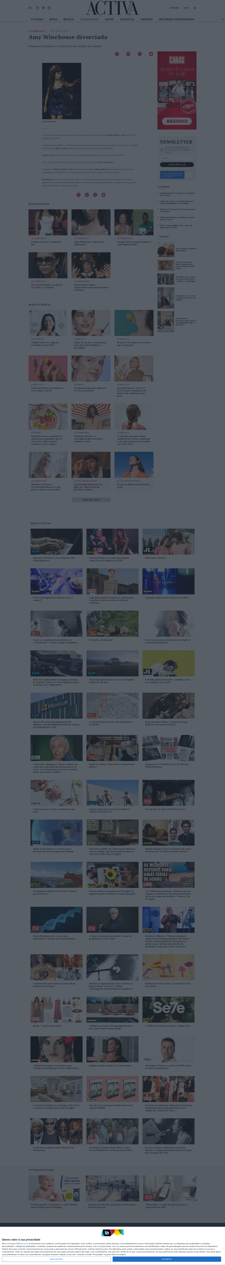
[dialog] (112, 1246)
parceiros (25, 1243)
